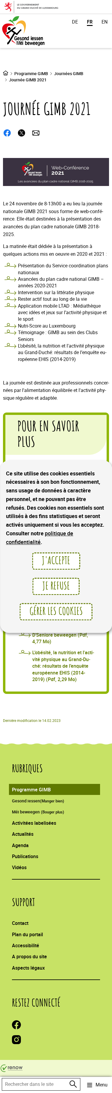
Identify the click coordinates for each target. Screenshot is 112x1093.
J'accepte (56, 561)
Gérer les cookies (56, 611)
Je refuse (56, 586)
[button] (97, 1085)
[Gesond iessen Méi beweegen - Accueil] (31, 31)
